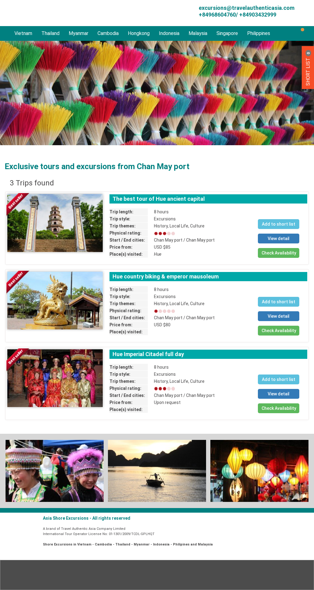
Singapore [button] (227, 33)
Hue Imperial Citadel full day (148, 354)
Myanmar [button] (78, 33)
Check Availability (279, 252)
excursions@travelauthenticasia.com (246, 8)
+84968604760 (217, 14)
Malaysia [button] (198, 33)
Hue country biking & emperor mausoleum (166, 276)
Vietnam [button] (23, 33)
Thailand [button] (50, 33)
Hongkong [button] (139, 33)
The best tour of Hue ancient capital (159, 199)
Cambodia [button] (108, 33)
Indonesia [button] (169, 33)
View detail (278, 238)
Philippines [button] (258, 33)
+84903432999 (257, 14)
